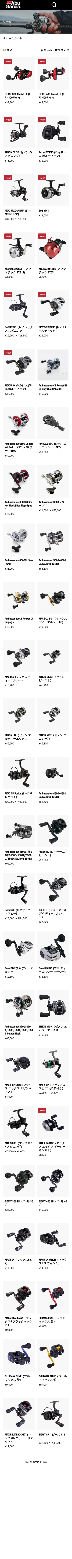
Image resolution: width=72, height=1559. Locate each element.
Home (7, 38)
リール (17, 38)
